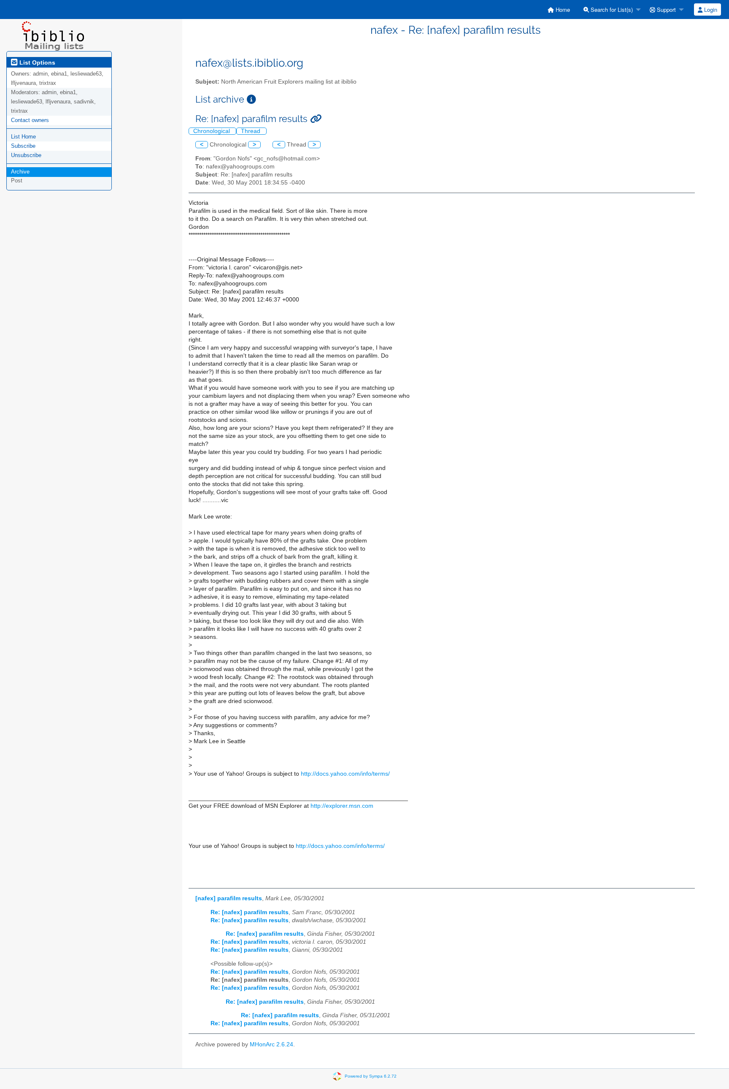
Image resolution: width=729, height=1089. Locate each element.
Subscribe (23, 146)
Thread (251, 131)
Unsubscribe (26, 155)
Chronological (212, 131)
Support (665, 9)
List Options (36, 62)
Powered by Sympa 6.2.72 (371, 1076)
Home (562, 9)
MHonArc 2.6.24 (271, 1044)
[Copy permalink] (315, 119)
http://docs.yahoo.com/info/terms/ (345, 774)
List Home (23, 136)
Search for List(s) (611, 9)
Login (709, 9)
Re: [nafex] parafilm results (250, 912)
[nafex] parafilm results (228, 898)
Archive (20, 171)
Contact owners (30, 120)
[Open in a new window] (251, 99)
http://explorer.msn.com (341, 806)
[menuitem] (559, 9)
